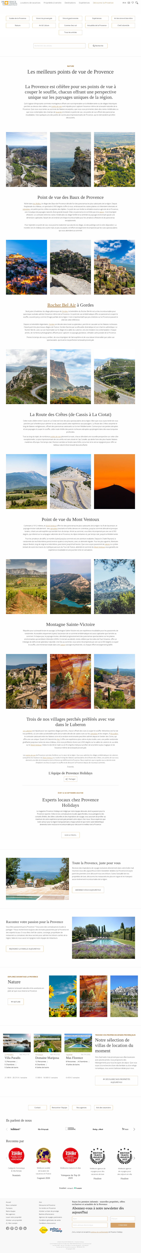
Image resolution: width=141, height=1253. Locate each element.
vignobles (26, 209)
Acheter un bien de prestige (49, 1211)
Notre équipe (10, 1211)
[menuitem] (30, 3)
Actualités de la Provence (97, 25)
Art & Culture (44, 25)
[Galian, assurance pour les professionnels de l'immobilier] (56, 1230)
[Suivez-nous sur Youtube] (16, 1228)
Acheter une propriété (14, 1220)
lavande (59, 112)
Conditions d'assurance (47, 1223)
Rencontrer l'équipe (59, 1107)
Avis (40, 1202)
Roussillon (114, 733)
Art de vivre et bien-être (123, 18)
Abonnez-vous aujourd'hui (88, 890)
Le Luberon (27, 731)
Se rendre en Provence (47, 1208)
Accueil (8, 1202)
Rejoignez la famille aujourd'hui (24, 949)
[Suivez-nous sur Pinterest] (12, 1228)
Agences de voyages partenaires (50, 1217)
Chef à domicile (123, 25)
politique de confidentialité (99, 1232)
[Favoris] (133, 2)
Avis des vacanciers (103, 1107)
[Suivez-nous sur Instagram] (20, 1228)
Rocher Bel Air (61, 305)
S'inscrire (122, 1225)
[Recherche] (137, 2)
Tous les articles (70, 32)
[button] (132, 996)
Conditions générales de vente (50, 1220)
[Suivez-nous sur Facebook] (7, 1228)
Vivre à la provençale (44, 18)
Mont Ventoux (51, 525)
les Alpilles (37, 203)
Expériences (97, 18)
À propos (9, 1208)
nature (101, 212)
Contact (37, 1107)
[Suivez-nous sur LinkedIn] (25, 1228)
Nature (17, 25)
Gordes (65, 311)
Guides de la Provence (17, 18)
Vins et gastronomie (70, 18)
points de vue (56, 106)
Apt (58, 739)
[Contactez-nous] (129, 2)
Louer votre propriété (13, 1217)
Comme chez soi (70, 25)
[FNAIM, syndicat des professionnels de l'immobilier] (44, 1230)
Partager (72, 779)
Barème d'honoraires (46, 1214)
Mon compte (12, 1223)
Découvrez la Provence (47, 1205)
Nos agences (81, 1107)
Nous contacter (11, 1205)
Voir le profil (70, 835)
